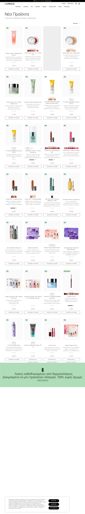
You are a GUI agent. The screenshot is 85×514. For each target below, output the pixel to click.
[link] (14, 37)
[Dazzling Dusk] (31, 197)
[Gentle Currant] (28, 50)
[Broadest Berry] (59, 148)
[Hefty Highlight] (35, 197)
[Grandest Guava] (78, 148)
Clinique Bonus (70, 3)
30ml (32, 148)
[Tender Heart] (32, 50)
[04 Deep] (51, 99)
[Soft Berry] (30, 50)
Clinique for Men (52, 6)
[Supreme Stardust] (33, 197)
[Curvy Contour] (15, 197)
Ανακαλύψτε (66, 6)
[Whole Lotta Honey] (45, 148)
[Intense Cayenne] (76, 294)
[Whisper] (36, 50)
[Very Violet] (72, 148)
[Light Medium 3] (67, 50)
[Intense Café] (78, 294)
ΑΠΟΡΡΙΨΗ (53, 504)
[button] (79, 4)
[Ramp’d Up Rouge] (70, 148)
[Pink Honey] (68, 294)
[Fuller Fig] (53, 148)
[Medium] (69, 50)
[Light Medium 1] (73, 50)
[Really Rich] (12, 197)
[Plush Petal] (34, 50)
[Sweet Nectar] (37, 50)
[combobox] (71, 23)
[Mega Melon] (57, 148)
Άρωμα (60, 6)
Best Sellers (18, 6)
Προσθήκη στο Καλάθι (13, 69)
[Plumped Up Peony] (74, 148)
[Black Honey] (65, 294)
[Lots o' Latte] (49, 148)
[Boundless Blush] (51, 148)
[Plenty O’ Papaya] (76, 148)
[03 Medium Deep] (55, 99)
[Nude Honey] (66, 294)
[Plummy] (72, 294)
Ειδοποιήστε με (33, 359)
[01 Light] (53, 99)
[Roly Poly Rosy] (68, 148)
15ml (28, 148)
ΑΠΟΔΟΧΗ (53, 500)
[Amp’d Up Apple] (66, 148)
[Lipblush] (74, 294)
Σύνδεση (64, 3)
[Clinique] (10, 4)
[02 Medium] (49, 99)
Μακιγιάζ (44, 6)
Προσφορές (25, 6)
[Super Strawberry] (55, 148)
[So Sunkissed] (14, 197)
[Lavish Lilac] (47, 148)
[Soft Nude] (70, 294)
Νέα (32, 6)
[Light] (71, 50)
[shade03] (75, 50)
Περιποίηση (37, 6)
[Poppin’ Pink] (65, 148)
